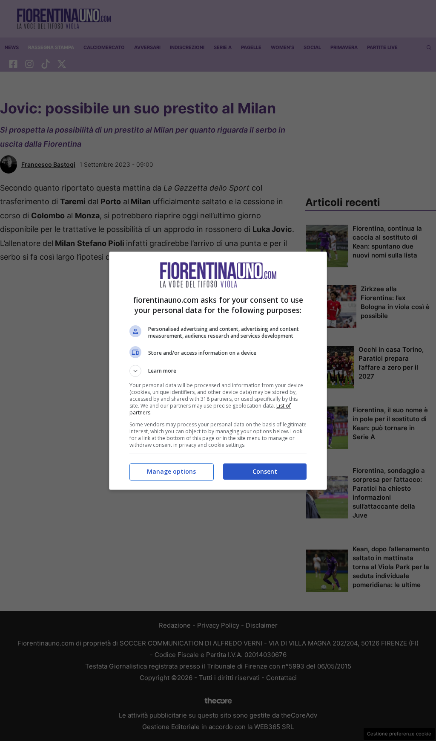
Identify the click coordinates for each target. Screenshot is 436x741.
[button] (218, 371)
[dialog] (218, 371)
